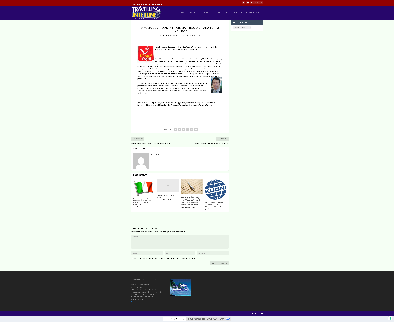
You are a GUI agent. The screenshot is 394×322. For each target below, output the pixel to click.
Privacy (133, 302)
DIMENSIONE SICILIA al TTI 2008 (167, 196)
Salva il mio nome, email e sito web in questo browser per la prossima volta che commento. (164, 258)
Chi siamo (192, 13)
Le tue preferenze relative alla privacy (205, 319)
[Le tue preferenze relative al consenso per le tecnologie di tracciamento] (390, 318)
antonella (171, 35)
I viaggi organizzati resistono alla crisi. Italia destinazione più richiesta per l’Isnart (143, 201)
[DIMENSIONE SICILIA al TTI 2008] (168, 185)
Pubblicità (217, 13)
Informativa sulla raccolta (174, 319)
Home (182, 13)
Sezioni (205, 13)
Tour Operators (191, 35)
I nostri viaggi (231, 13)
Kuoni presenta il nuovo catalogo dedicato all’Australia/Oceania (214, 204)
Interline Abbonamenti (251, 13)
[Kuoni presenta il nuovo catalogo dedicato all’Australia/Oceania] (216, 189)
